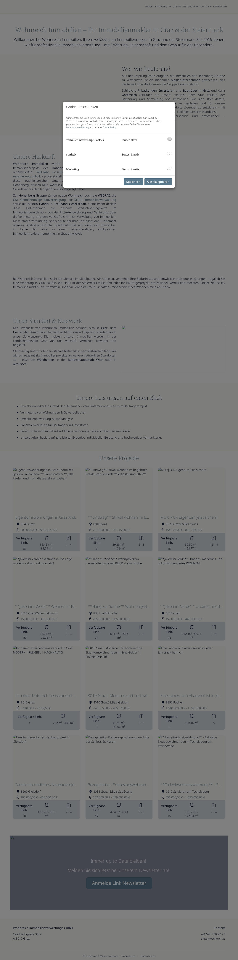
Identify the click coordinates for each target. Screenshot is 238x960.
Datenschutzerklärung (77, 127)
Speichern (133, 182)
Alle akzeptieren (158, 182)
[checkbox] (169, 139)
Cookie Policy (109, 127)
